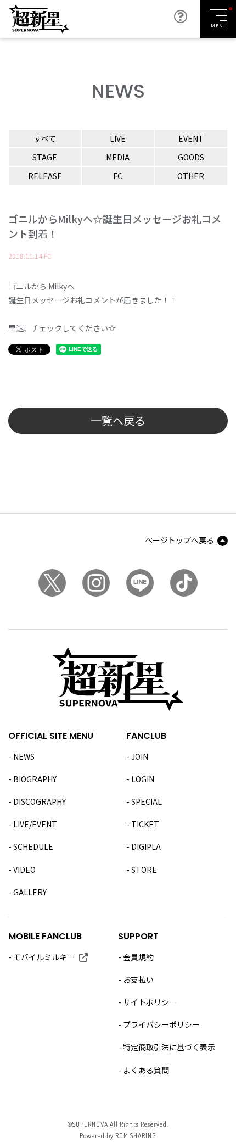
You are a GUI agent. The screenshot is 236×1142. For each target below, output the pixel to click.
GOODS (191, 157)
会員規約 (138, 956)
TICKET (145, 823)
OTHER (190, 175)
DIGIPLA (146, 846)
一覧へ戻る (118, 420)
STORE (144, 869)
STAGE (44, 157)
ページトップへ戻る (179, 539)
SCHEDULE (33, 846)
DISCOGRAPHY (39, 801)
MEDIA (118, 157)
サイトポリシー (150, 1001)
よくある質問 (146, 1070)
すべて (45, 138)
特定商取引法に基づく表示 (169, 1046)
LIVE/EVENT (35, 823)
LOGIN (142, 778)
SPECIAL (146, 801)
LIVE (118, 138)
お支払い (138, 979)
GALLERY (30, 892)
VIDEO (24, 869)
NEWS (24, 756)
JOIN (139, 756)
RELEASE (45, 175)
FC (117, 175)
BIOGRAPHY (35, 778)
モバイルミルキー (44, 956)
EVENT (191, 138)
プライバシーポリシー (161, 1024)
